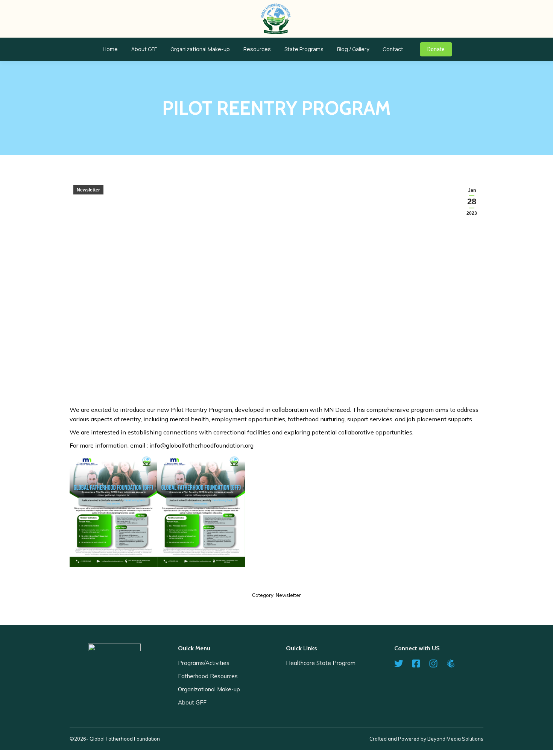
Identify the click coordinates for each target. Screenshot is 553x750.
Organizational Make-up (209, 689)
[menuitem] (110, 49)
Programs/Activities (203, 662)
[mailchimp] (453, 663)
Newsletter (88, 190)
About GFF (192, 702)
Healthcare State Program (321, 662)
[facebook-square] (419, 663)
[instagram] (437, 663)
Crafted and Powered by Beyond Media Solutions (426, 739)
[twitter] (402, 663)
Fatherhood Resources (208, 676)
